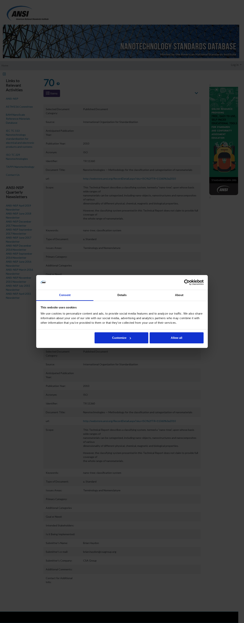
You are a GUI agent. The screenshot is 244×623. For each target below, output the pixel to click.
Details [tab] (122, 295)
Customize (119, 337)
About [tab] (179, 295)
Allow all (176, 337)
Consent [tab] (65, 295)
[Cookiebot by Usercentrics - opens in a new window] (187, 282)
